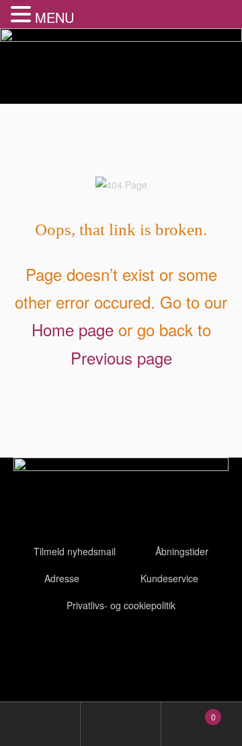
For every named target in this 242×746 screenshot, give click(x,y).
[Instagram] (103, 649)
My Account (40, 724)
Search (121, 724)
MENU (54, 17)
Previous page (121, 357)
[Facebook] (30, 649)
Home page (73, 329)
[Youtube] (66, 649)
